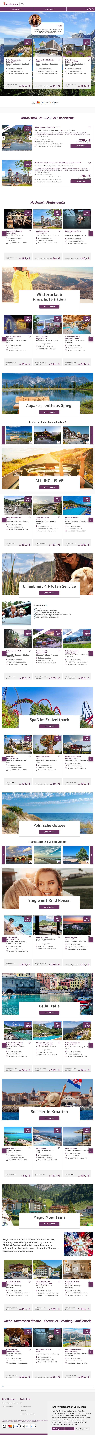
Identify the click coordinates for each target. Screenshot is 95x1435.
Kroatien (9, 1150)
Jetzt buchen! (49, 307)
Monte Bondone (70, 65)
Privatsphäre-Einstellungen (27, 1414)
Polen (67, 941)
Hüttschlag (9, 1355)
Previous (3, 138)
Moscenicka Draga (12, 1152)
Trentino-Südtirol (77, 64)
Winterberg (70, 656)
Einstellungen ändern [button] (82, 1429)
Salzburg (46, 130)
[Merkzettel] (90, 9)
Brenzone (53, 1047)
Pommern (74, 941)
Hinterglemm (54, 130)
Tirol (16, 235)
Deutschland (38, 166)
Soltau (8, 762)
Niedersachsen (21, 760)
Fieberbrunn (84, 760)
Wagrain (55, 341)
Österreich (38, 130)
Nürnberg (53, 166)
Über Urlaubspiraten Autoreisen (10, 1403)
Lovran (86, 1150)
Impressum (23, 1410)
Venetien (45, 64)
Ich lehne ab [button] (69, 1429)
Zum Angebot (80, 146)
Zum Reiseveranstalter (7, 1406)
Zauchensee (10, 1287)
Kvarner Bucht (18, 1150)
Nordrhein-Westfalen (82, 655)
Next (30, 138)
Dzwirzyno (82, 941)
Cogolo (8, 1048)
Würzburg (85, 235)
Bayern (46, 166)
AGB (21, 1403)
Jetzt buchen (49, 593)
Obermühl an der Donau (13, 943)
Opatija (38, 1152)
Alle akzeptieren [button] (58, 1429)
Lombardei (16, 64)
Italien (8, 64)
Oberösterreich (20, 942)
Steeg (22, 235)
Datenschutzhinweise (25, 1406)
